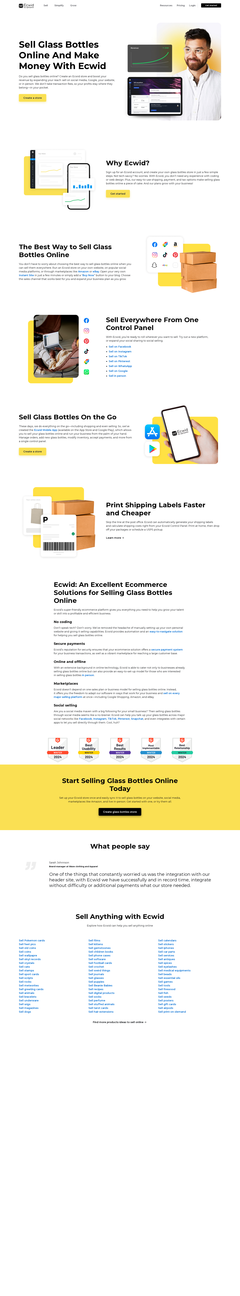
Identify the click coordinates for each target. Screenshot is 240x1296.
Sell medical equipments (174, 970)
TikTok (112, 718)
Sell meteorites (29, 985)
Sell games (165, 981)
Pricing (181, 5)
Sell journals (96, 974)
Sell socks (94, 996)
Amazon (83, 271)
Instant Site (26, 275)
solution (166, 631)
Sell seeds (165, 996)
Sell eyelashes (167, 966)
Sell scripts (26, 978)
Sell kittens (95, 944)
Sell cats (24, 966)
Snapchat (137, 718)
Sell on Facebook (120, 346)
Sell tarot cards (98, 1008)
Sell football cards (100, 963)
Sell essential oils (169, 978)
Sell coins (25, 951)
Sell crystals (26, 963)
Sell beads (165, 974)
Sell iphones (166, 948)
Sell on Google (118, 371)
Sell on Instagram (120, 351)
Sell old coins (27, 948)
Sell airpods (165, 1008)
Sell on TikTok (118, 356)
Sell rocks (25, 981)
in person (88, 675)
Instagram (100, 718)
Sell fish (163, 993)
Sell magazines (28, 1008)
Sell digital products (101, 993)
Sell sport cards (29, 974)
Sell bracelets (27, 996)
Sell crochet (96, 966)
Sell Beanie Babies (100, 985)
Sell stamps (26, 970)
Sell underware (29, 1000)
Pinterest (124, 718)
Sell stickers (166, 944)
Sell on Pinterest (119, 361)
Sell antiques (166, 959)
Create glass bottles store (120, 811)
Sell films (94, 940)
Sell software (97, 959)
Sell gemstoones (99, 948)
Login (192, 5)
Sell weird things (99, 970)
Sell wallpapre (28, 955)
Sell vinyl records (30, 959)
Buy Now (88, 275)
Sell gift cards (167, 1004)
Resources (166, 5)
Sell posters (165, 1000)
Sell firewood (166, 989)
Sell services (166, 955)
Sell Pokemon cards (32, 940)
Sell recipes (95, 989)
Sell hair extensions (100, 1011)
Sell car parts (166, 951)
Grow (73, 5)
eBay (96, 271)
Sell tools (164, 985)
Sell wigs (24, 1004)
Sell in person (117, 375)
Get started (211, 5)
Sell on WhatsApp (120, 366)
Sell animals (26, 993)
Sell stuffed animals (101, 1004)
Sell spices (165, 963)
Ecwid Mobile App (45, 430)
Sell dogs (25, 1011)
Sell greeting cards (31, 989)
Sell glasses (96, 978)
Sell (46, 5)
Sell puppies (96, 981)
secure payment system (167, 649)
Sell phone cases (99, 955)
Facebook (85, 718)
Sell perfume (96, 1000)
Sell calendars (167, 940)
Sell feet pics (27, 944)
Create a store (32, 97)
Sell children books (100, 951)
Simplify (59, 5)
